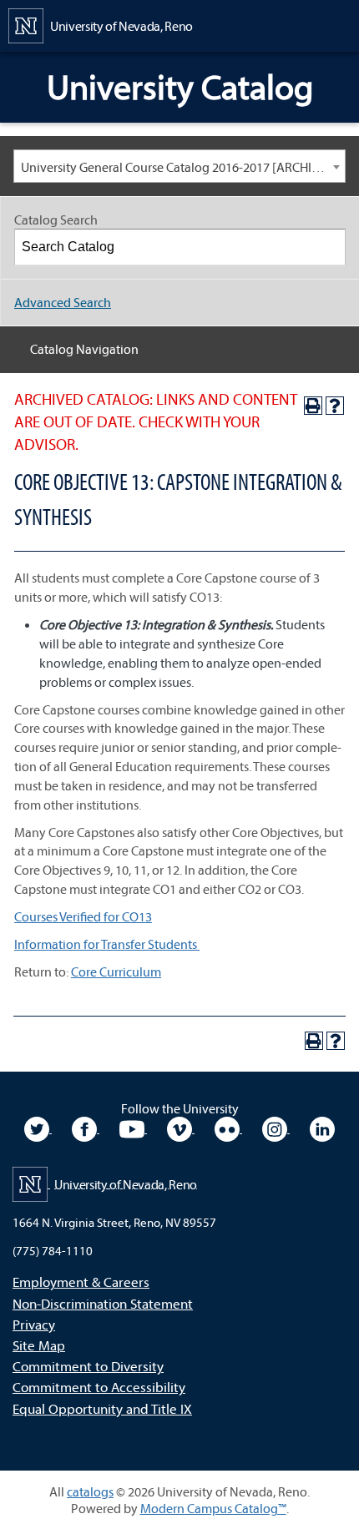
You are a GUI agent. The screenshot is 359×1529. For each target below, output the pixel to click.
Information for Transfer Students (107, 944)
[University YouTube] (133, 1127)
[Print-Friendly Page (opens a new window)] (313, 405)
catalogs (90, 1491)
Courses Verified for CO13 (83, 916)
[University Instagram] (276, 1127)
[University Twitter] (38, 1127)
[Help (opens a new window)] (335, 405)
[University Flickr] (228, 1127)
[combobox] (179, 166)
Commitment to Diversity (88, 1366)
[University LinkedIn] (322, 1127)
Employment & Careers (81, 1281)
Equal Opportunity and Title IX (102, 1408)
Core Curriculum (116, 971)
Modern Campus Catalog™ (213, 1508)
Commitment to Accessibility (99, 1386)
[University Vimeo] (181, 1127)
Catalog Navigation (84, 349)
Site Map (39, 1345)
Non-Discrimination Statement (103, 1303)
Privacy (34, 1324)
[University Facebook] (85, 1127)
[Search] (328, 247)
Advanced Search (62, 302)
